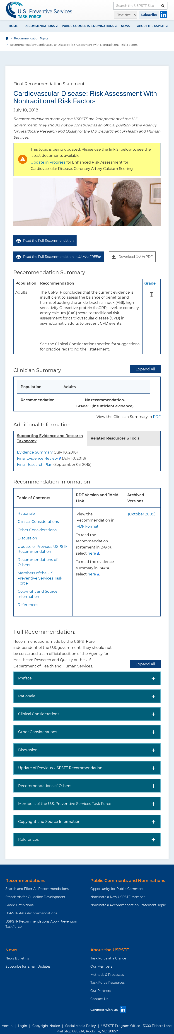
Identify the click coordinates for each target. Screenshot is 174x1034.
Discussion (27, 538)
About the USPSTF (151, 26)
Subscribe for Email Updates (28, 966)
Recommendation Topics (31, 38)
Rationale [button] (26, 696)
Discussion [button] (28, 750)
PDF (157, 417)
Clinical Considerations (38, 521)
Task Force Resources (107, 983)
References (28, 605)
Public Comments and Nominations (127, 880)
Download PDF (135, 257)
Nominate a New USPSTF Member (117, 897)
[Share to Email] (159, 60)
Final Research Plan (34, 464)
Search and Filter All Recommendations (37, 889)
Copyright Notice (46, 1026)
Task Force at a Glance (108, 958)
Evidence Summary (35, 452)
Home (13, 26)
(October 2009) (141, 514)
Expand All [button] (145, 369)
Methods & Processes (107, 975)
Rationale (26, 513)
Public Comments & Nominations (88, 26)
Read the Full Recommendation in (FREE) (61, 257)
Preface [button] (25, 678)
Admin (7, 1026)
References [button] (28, 839)
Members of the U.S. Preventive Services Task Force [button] (64, 804)
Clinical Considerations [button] (38, 714)
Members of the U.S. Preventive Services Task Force (40, 578)
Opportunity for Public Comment (117, 889)
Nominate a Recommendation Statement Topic (128, 905)
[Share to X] (146, 60)
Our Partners (100, 991)
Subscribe (149, 15)
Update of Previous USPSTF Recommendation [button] (60, 768)
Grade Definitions (19, 905)
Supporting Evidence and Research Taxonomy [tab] (50, 438)
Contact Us (99, 999)
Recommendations (40, 26)
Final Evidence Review (37, 458)
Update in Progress (48, 162)
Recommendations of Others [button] (44, 786)
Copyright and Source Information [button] (49, 821)
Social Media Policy (80, 1026)
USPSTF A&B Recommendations (31, 913)
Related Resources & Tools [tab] (115, 438)
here (92, 553)
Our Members (101, 966)
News (125, 26)
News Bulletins (17, 958)
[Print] (165, 60)
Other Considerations (37, 530)
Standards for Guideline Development (35, 897)
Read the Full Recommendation (48, 241)
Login (22, 1026)
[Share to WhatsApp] (152, 60)
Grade (150, 283)
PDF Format (88, 526)
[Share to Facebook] (140, 60)
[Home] (39, 10)
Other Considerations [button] (37, 732)
